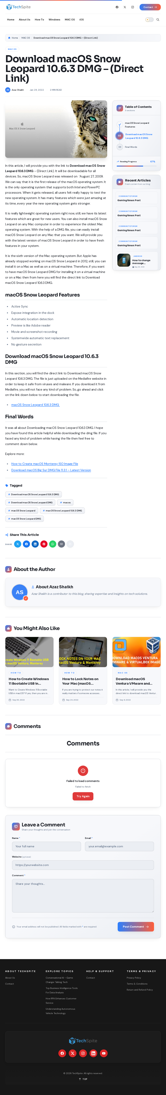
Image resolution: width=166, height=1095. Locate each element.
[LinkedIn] (93, 1053)
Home (15, 37)
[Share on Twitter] (17, 544)
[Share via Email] (61, 544)
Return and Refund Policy (140, 989)
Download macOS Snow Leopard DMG (30, 502)
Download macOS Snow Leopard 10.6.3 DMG (33, 494)
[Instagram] (133, 7)
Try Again (83, 796)
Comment (18, 875)
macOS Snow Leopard (21, 510)
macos (65, 502)
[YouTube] (104, 1053)
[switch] (149, 19)
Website (21, 856)
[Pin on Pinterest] (43, 544)
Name (16, 838)
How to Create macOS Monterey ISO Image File (44, 464)
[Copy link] (70, 544)
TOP (85, 1079)
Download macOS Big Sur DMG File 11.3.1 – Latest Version (51, 470)
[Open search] (158, 20)
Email (89, 838)
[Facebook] (117, 7)
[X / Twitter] (125, 7)
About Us (10, 977)
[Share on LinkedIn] (35, 544)
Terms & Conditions (137, 983)
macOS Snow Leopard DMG (24, 518)
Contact (9, 983)
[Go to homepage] (18, 7)
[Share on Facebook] (26, 544)
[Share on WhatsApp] (52, 544)
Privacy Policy (134, 977)
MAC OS (26, 37)
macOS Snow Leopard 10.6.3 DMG (35, 405)
